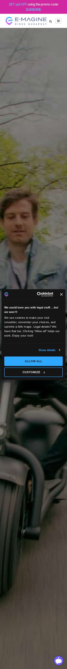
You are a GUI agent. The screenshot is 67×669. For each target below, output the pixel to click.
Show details (47, 350)
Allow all (33, 361)
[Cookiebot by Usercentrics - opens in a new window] (39, 294)
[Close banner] (61, 294)
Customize (31, 372)
